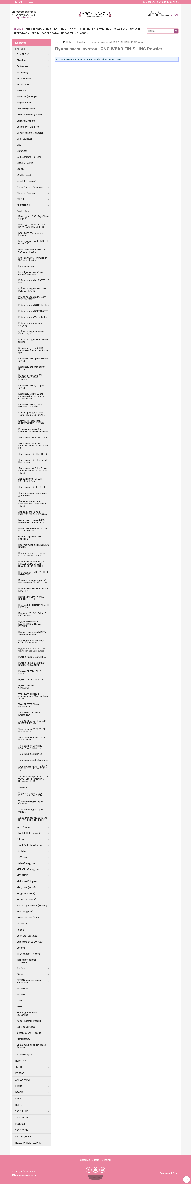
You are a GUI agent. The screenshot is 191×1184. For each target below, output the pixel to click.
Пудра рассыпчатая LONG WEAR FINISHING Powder (32, 649)
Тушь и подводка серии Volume (30, 810)
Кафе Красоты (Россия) (29, 1021)
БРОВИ (36, 33)
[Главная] (57, 42)
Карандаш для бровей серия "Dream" (33, 359)
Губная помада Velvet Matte (32, 317)
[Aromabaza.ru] (95, 14)
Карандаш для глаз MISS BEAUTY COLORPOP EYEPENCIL (31, 377)
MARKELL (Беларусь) (28, 869)
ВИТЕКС (21, 1006)
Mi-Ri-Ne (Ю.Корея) (27, 881)
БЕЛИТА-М (22, 988)
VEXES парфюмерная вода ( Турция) (31, 1046)
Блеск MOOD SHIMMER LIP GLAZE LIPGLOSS (32, 258)
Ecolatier (21, 169)
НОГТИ (91, 28)
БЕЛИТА (21, 994)
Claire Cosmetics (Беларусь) (31, 114)
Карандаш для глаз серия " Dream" (32, 367)
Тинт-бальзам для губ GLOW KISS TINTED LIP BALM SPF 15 (32, 768)
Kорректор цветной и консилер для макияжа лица (33, 430)
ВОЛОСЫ (134, 28)
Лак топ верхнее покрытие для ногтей (32, 494)
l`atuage (21, 839)
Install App (95, 1178)
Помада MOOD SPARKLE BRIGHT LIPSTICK (31, 597)
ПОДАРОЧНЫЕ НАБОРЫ (75, 33)
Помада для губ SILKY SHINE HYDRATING (33, 573)
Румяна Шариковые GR (30, 679)
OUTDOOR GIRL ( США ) (28, 917)
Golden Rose (81, 42)
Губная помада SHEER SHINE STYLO (33, 340)
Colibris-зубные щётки (28, 126)
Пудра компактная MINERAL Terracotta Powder (33, 633)
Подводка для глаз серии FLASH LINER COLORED (31, 554)
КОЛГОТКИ (21, 1073)
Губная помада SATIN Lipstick (33, 305)
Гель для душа (26, 266)
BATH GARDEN (24, 78)
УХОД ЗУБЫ (21, 1130)
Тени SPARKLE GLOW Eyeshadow (29, 713)
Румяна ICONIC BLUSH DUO (32, 657)
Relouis (20, 929)
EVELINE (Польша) (26, 181)
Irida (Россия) (23, 827)
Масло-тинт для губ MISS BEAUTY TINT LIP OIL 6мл (31, 521)
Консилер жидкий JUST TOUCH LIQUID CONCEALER (32, 413)
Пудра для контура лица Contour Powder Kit (31, 641)
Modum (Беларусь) (26, 899)
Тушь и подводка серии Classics (30, 802)
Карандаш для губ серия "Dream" (31, 386)
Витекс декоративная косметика (28, 1013)
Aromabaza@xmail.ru (25, 11)
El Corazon (22, 151)
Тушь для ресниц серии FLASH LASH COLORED (30, 794)
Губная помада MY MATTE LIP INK (33, 281)
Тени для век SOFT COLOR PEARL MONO (32, 738)
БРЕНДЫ (18, 28)
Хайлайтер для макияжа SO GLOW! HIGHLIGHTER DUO (32, 819)
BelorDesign (23, 72)
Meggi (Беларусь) (26, 893)
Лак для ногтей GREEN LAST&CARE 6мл (30, 479)
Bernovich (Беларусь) (27, 96)
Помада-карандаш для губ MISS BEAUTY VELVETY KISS (32, 581)
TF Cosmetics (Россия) (28, 953)
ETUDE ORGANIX (25, 163)
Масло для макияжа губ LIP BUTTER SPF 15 (32, 529)
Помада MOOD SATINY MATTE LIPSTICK (33, 606)
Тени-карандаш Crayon (30, 754)
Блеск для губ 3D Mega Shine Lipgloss (33, 217)
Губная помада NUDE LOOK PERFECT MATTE (32, 289)
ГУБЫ (82, 28)
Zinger (20, 974)
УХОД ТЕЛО (120, 28)
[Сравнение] (149, 14)
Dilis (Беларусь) (25, 138)
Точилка (22, 787)
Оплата (95, 1160)
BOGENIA (21, 90)
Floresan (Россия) (26, 193)
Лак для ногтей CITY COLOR (32, 454)
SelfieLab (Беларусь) (27, 935)
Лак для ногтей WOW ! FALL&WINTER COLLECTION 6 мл (33, 445)
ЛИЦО (62, 28)
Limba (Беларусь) (26, 863)
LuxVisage (22, 857)
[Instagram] (89, 1170)
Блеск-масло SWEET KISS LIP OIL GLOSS (33, 242)
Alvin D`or (21, 60)
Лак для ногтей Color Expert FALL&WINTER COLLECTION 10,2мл (32, 470)
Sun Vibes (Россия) (26, 1027)
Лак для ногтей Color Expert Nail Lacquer (32, 461)
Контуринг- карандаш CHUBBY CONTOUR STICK (31, 422)
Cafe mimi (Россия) (26, 108)
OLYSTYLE (22, 923)
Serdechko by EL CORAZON (30, 941)
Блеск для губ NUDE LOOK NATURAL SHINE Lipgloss (31, 225)
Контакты (106, 1160)
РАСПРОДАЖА (50, 33)
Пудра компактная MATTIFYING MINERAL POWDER (29, 624)
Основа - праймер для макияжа (29, 537)
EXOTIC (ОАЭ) (24, 175)
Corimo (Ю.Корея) (26, 120)
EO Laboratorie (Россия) (29, 157)
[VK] (102, 1170)
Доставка (85, 1160)
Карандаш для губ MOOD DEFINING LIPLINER (31, 405)
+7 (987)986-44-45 (25, 15)
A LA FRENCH (23, 54)
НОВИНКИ (51, 28)
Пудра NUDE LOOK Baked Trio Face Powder (33, 614)
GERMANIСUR (24, 205)
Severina (21, 947)
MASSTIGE (22, 875)
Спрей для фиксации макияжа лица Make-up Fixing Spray (33, 696)
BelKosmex (22, 66)
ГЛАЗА (72, 28)
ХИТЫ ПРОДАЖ (35, 28)
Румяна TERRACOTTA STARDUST (29, 686)
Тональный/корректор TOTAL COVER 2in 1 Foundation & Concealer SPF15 (33, 778)
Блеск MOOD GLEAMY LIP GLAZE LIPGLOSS (31, 250)
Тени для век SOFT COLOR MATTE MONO (32, 730)
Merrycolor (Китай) (26, 887)
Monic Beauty (23, 1039)
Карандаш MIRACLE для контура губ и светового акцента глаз (31, 396)
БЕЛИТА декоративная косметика (29, 981)
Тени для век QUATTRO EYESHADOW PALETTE (30, 746)
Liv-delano (22, 851)
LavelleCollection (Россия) (30, 845)
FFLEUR (21, 199)
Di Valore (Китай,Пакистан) (30, 132)
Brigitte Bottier (24, 102)
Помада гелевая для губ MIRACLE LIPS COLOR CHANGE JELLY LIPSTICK (31, 563)
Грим (19, 1000)
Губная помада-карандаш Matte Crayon (31, 332)
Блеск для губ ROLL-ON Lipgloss (30, 234)
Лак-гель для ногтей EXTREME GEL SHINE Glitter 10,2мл (32, 503)
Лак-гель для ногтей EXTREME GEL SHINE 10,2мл (32, 513)
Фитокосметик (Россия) (29, 1033)
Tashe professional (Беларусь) (26, 960)
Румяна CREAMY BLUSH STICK (30, 672)
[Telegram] (95, 1170)
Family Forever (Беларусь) (30, 187)
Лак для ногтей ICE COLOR (32, 487)
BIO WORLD (23, 84)
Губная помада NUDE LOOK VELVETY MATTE (32, 298)
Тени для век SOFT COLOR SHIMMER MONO (32, 722)
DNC (19, 144)
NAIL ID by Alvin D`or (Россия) (32, 905)
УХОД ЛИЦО (104, 28)
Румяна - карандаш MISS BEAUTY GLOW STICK (31, 664)
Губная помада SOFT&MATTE (33, 311)
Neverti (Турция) (25, 911)
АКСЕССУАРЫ (21, 33)
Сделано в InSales (169, 1173)
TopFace (21, 968)
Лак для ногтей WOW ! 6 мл (32, 437)
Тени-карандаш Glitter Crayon (33, 760)
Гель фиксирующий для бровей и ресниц (30, 273)
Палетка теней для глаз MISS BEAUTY (33, 546)
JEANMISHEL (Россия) (28, 833)
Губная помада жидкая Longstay (30, 324)
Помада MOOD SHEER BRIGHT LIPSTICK (33, 589)
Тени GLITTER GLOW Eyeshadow (28, 705)
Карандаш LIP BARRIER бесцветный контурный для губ (33, 350)
